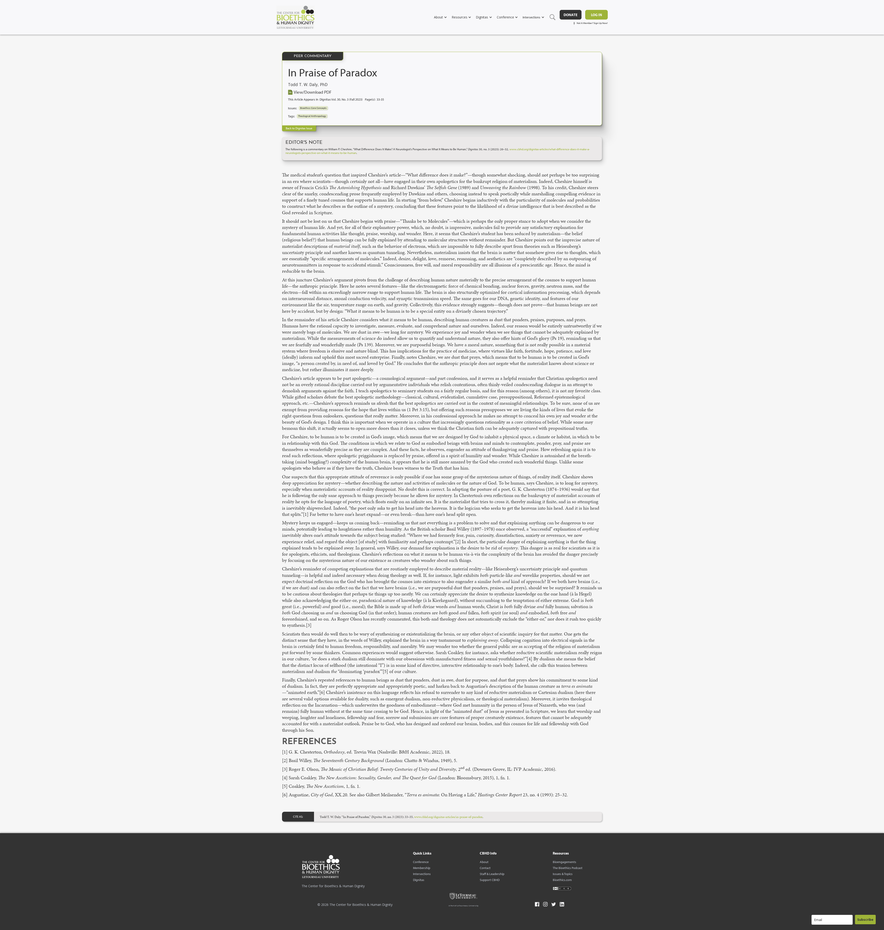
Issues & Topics (563, 874)
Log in (596, 14)
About (484, 862)
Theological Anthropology (312, 116)
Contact (485, 868)
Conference (421, 862)
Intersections (422, 874)
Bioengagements (564, 862)
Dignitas (418, 880)
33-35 (380, 99)
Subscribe (865, 919)
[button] (443, 17)
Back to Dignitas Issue (299, 128)
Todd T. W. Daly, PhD (308, 85)
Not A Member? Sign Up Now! (592, 23)
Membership (421, 868)
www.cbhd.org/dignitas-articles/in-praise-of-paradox (448, 816)
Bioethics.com (562, 880)
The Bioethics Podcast (567, 868)
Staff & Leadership (492, 874)
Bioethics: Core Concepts (313, 108)
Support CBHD (490, 880)
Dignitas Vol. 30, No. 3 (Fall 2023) (341, 99)
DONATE (571, 14)
